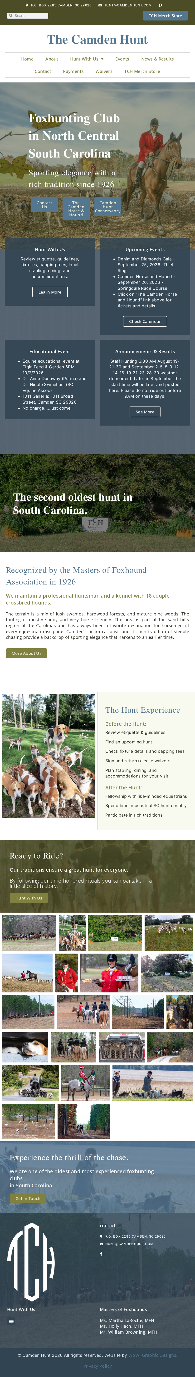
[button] (11, 1321)
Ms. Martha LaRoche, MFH (127, 1320)
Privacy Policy (97, 1366)
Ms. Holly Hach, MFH (121, 1326)
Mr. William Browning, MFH (128, 1332)
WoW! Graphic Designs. (152, 1355)
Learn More (50, 292)
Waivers (104, 71)
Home (27, 59)
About (51, 59)
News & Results (157, 59)
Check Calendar (145, 321)
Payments (73, 71)
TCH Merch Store (142, 71)
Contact (43, 71)
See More (145, 412)
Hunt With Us (84, 59)
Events (122, 59)
